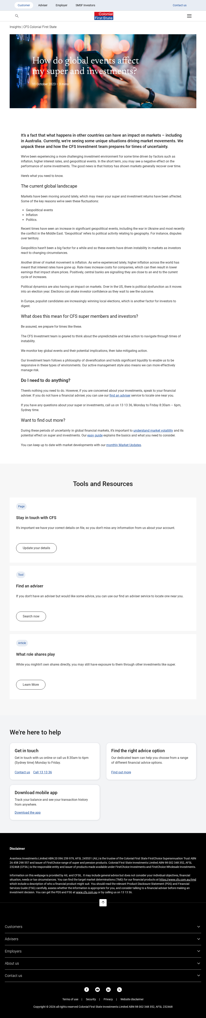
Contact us (179, 5)
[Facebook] (86, 989)
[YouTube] (97, 989)
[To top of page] (103, 903)
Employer (61, 5)
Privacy (108, 999)
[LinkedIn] (108, 989)
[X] (119, 989)
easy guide (95, 435)
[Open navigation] (189, 16)
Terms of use (70, 999)
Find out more (121, 772)
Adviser (42, 5)
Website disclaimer (132, 999)
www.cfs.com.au (86, 892)
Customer (24, 5)
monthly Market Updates (123, 445)
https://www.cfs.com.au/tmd (177, 879)
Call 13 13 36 (42, 772)
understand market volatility (153, 430)
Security (91, 999)
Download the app (28, 812)
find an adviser (119, 395)
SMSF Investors (85, 5)
